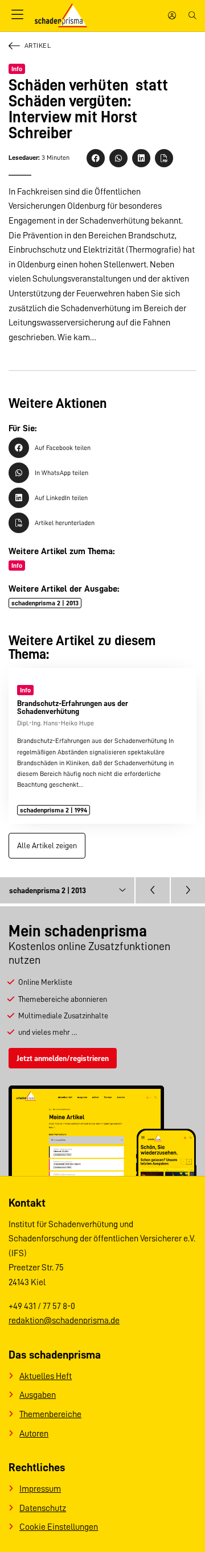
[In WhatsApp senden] (118, 158)
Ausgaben (37, 1395)
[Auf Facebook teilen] (96, 158)
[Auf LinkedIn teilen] (141, 158)
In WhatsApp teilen (61, 472)
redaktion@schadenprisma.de (64, 1320)
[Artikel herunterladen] (164, 158)
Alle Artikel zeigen (47, 845)
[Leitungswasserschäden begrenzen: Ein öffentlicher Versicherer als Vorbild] (188, 890)
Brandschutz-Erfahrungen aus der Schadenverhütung (72, 707)
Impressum (40, 1488)
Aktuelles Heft (45, 1376)
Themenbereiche (50, 1414)
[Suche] (192, 15)
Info (16, 68)
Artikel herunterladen (65, 522)
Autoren (33, 1433)
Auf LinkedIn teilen (61, 497)
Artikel (37, 45)
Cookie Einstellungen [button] (58, 1527)
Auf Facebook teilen (63, 447)
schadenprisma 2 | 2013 (45, 603)
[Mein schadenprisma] (172, 15)
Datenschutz (42, 1508)
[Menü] (17, 15)
